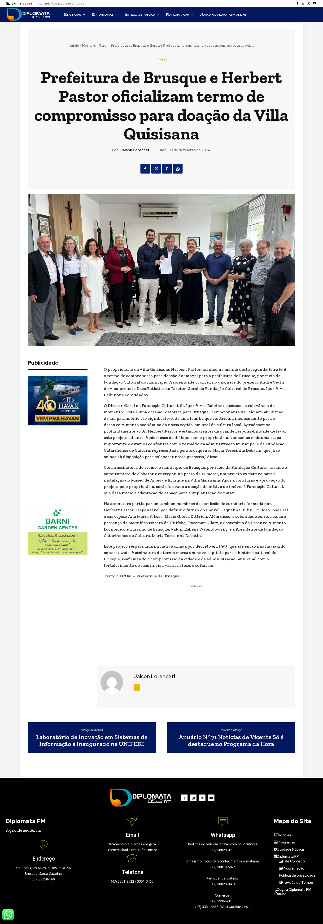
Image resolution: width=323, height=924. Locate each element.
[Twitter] (309, 3)
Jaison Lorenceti (135, 150)
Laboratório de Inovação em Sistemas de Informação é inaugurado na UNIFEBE (92, 740)
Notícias (89, 45)
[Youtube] (314, 3)
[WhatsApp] (178, 169)
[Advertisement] (63, 465)
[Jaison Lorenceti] (114, 682)
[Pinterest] (167, 169)
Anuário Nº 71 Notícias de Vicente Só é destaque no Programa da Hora (231, 740)
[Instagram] (303, 3)
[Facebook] (297, 3)
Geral (103, 45)
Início (74, 45)
